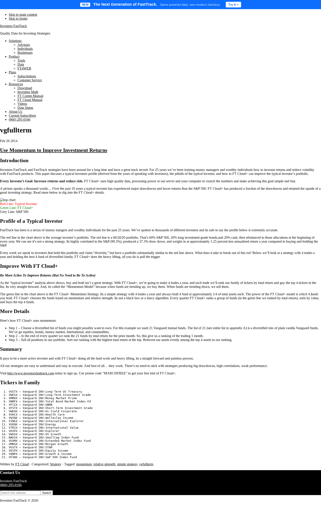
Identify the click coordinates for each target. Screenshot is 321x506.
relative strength (104, 464)
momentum (84, 464)
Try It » (233, 4)
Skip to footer (18, 18)
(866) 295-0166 (11, 485)
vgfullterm (146, 464)
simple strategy (127, 464)
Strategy (55, 464)
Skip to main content (23, 14)
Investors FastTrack (13, 26)
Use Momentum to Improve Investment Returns (53, 150)
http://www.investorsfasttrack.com (30, 373)
